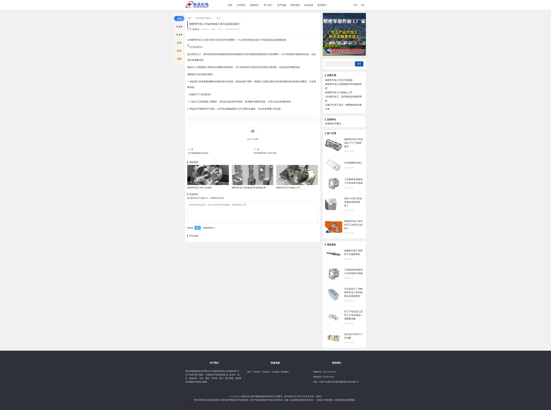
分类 (178, 26)
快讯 (179, 50)
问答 (179, 58)
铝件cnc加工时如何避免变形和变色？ (353, 202)
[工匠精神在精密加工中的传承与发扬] (333, 183)
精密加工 (254, 5)
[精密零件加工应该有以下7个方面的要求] (333, 145)
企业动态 (308, 5)
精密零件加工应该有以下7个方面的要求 (353, 143)
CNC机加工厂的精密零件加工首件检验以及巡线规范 (353, 292)
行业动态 (266, 371)
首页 (230, 5)
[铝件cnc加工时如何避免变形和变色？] (333, 204)
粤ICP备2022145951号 (294, 396)
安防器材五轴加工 (204, 18)
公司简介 (241, 5)
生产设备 (281, 5)
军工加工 (268, 5)
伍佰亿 (319, 396)
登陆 (355, 5)
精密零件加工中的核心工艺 (288, 187)
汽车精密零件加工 (353, 162)
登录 (197, 228)
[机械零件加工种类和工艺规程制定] (333, 254)
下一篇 (256, 149)
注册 (362, 5)
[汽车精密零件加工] (333, 165)
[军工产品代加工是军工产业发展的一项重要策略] (333, 317)
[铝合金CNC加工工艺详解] (333, 338)
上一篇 (190, 149)
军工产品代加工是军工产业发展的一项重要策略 (353, 315)
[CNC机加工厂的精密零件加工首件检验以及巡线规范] (333, 294)
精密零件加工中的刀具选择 (199, 187)
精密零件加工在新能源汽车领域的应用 (249, 187)
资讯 (179, 42)
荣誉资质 (295, 5)
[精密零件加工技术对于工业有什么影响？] (333, 227)
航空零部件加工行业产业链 (265, 153)
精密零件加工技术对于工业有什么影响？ (353, 225)
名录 (178, 34)
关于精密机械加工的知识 (198, 153)
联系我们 (322, 5)
